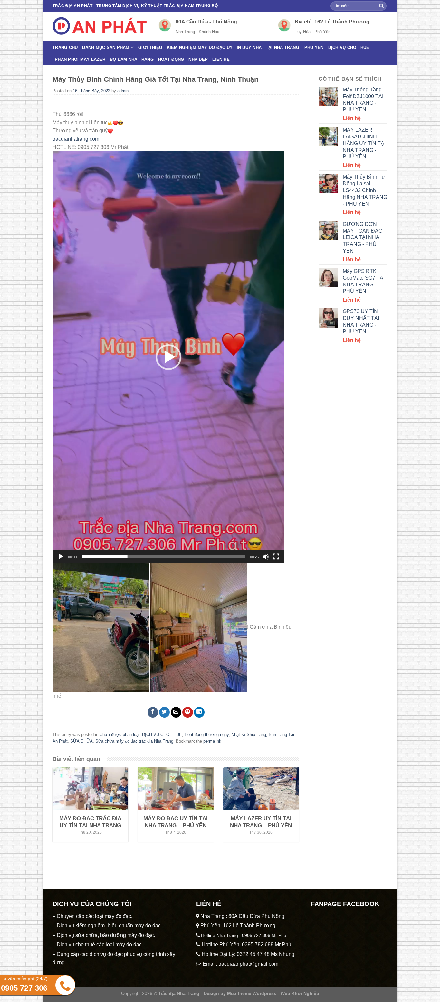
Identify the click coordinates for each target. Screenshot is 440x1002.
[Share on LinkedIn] (199, 712)
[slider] (163, 556)
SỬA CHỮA (81, 741)
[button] (168, 357)
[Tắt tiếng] (266, 556)
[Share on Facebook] (153, 712)
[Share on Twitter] (164, 712)
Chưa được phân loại (119, 734)
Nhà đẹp (198, 59)
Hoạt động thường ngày (207, 734)
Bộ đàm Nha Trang (132, 59)
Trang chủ (65, 47)
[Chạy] (61, 556)
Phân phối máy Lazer (80, 59)
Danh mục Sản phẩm (105, 47)
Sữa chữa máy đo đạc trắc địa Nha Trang (134, 741)
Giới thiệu (150, 47)
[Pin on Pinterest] (187, 712)
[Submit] (381, 6)
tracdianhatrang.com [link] (76, 139)
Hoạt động (171, 59)
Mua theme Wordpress (251, 993)
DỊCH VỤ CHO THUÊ (162, 734)
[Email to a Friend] (176, 712)
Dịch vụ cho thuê (348, 47)
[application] (168, 357)
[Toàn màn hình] (276, 556)
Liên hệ (221, 59)
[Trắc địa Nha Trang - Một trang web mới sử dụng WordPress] (101, 26)
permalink (212, 741)
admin (123, 90)
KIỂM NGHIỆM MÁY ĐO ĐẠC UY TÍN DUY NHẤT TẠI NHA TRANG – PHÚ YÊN (245, 47)
